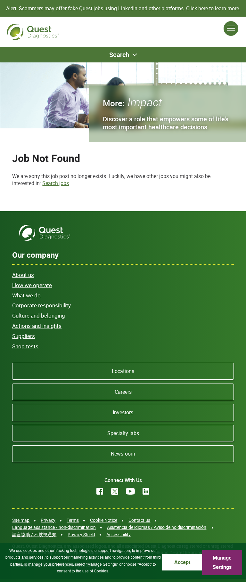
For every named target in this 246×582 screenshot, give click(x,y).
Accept (182, 562)
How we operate (32, 285)
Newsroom (123, 453)
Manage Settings (222, 562)
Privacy (48, 520)
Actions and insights (37, 325)
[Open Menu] (231, 28)
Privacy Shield (81, 534)
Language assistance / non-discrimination (54, 527)
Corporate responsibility (41, 305)
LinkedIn (146, 491)
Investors (123, 412)
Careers (123, 391)
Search (119, 54)
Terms (73, 520)
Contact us (139, 520)
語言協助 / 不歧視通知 (34, 534)
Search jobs (55, 183)
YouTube (130, 491)
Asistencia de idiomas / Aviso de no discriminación (156, 527)
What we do (26, 295)
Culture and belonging (38, 315)
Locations (123, 371)
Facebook (99, 491)
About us (23, 275)
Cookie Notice (103, 520)
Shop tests (25, 346)
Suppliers (23, 336)
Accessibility (118, 534)
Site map (20, 520)
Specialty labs (123, 433)
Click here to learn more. (213, 8)
